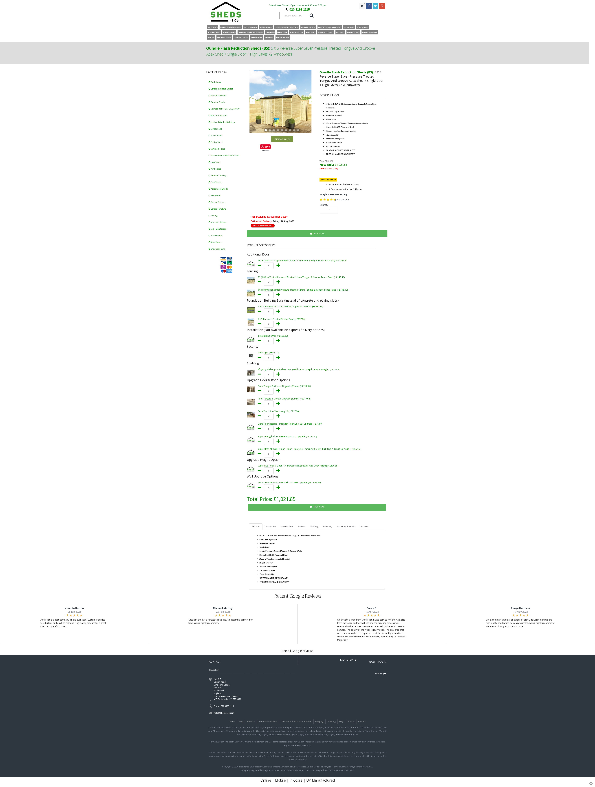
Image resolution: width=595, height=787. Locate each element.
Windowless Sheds (219, 189)
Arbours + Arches (218, 222)
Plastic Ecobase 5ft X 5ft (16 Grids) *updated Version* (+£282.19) (290, 306)
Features (256, 526)
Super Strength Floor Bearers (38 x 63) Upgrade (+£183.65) (287, 436)
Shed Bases (215, 242)
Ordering (331, 721)
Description (270, 526)
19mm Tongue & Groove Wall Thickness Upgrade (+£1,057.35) (289, 482)
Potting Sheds (216, 142)
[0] (362, 12)
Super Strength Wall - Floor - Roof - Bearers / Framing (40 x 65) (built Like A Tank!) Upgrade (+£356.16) (309, 448)
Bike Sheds (215, 195)
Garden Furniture (218, 209)
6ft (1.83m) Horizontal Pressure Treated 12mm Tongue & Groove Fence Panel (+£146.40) (303, 289)
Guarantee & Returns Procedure (296, 721)
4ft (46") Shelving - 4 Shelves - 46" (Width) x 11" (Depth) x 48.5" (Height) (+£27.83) (298, 369)
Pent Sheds (215, 182)
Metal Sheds (216, 129)
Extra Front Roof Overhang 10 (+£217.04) (278, 411)
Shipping (319, 721)
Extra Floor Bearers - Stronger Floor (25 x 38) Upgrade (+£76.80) (290, 423)
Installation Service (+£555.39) (273, 335)
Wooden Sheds (217, 102)
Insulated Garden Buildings (222, 122)
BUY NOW (318, 233)
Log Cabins (215, 162)
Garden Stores (217, 202)
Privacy (351, 721)
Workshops (215, 82)
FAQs (341, 721)
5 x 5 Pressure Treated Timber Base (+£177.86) (281, 319)
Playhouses (215, 169)
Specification (287, 526)
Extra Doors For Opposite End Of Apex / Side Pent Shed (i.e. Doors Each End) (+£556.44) (302, 260)
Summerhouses (217, 149)
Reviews (302, 526)
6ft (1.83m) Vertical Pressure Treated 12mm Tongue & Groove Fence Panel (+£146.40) (301, 277)
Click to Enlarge (282, 138)
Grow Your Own (217, 249)
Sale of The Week (218, 95)
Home (232, 721)
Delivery (314, 526)
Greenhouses (216, 235)
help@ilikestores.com (224, 712)
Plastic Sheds (216, 135)
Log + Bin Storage (218, 229)
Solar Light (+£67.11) (268, 352)
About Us (251, 721)
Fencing (213, 215)
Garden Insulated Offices (221, 88)
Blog (241, 721)
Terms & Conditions (268, 721)
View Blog (379, 673)
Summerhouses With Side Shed (224, 155)
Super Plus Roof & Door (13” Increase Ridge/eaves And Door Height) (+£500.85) (298, 465)
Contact (361, 721)
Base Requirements (346, 526)
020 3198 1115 (299, 9)
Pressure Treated (218, 115)
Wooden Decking (218, 175)
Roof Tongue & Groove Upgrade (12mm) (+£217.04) (284, 398)
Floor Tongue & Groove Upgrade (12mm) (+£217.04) (284, 386)
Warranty (327, 526)
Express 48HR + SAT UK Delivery (224, 109)
